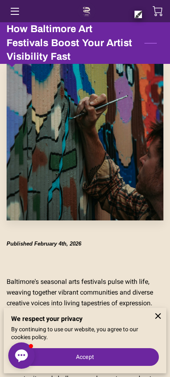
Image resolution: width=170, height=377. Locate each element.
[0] (158, 11)
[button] (21, 355)
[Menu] (14, 11)
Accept (85, 357)
